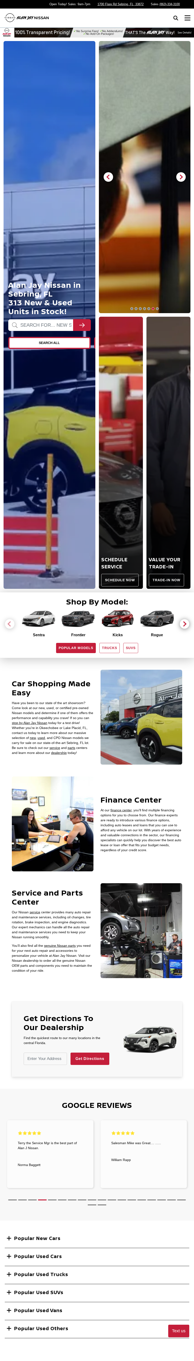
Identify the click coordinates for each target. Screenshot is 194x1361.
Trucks (109, 648)
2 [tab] (136, 308)
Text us (178, 1330)
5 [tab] (148, 308)
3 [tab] (140, 308)
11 (112, 1199)
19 (92, 1204)
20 (102, 1204)
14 (141, 1199)
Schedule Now (120, 580)
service (54, 748)
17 (171, 1199)
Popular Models (76, 648)
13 (132, 1199)
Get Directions (89, 1059)
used (41, 738)
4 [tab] (144, 308)
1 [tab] (131, 308)
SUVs (131, 648)
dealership (59, 753)
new (33, 738)
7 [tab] (157, 308)
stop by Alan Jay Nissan (29, 723)
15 (151, 1199)
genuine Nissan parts (60, 946)
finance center (121, 810)
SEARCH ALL (49, 343)
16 (161, 1199)
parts (71, 748)
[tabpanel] (145, 177)
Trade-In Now (166, 580)
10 (102, 1199)
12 (122, 1199)
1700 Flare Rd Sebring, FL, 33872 (120, 4)
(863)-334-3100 (169, 4)
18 (181, 1199)
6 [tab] (153, 308)
